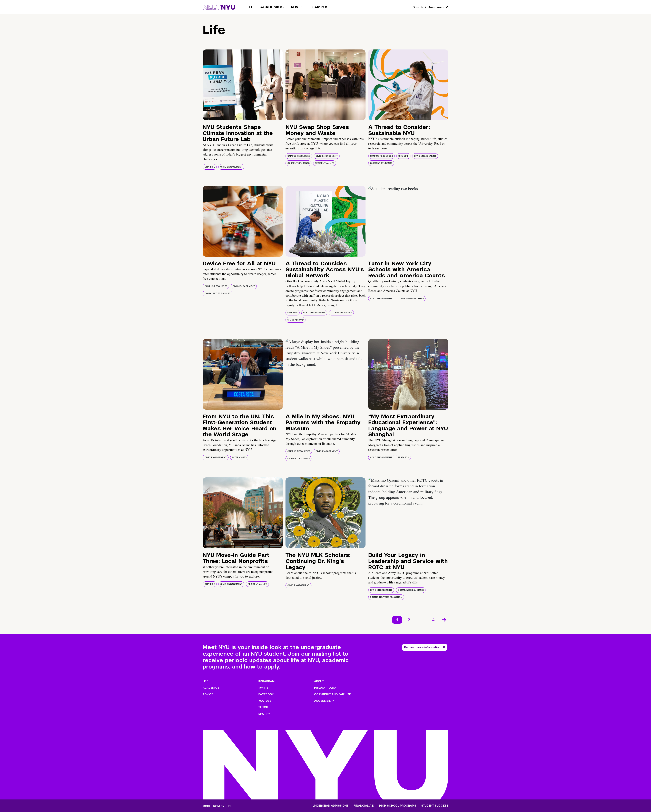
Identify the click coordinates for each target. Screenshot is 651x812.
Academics (272, 7)
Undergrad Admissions (330, 805)
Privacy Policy (325, 688)
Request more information (422, 647)
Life (249, 7)
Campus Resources (298, 156)
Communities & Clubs (217, 293)
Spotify (264, 714)
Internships (239, 457)
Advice (297, 7)
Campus (320, 7)
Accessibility (324, 701)
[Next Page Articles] (444, 619)
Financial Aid (364, 805)
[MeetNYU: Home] (219, 6)
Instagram (266, 681)
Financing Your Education (386, 597)
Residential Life (324, 163)
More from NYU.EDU (217, 806)
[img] (243, 84)
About (319, 681)
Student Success (434, 805)
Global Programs (341, 312)
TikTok (263, 707)
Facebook (266, 694)
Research (403, 457)
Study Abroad (295, 319)
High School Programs (397, 805)
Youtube (264, 701)
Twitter (264, 688)
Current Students (298, 163)
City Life (209, 167)
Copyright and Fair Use (332, 694)
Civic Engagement (231, 167)
